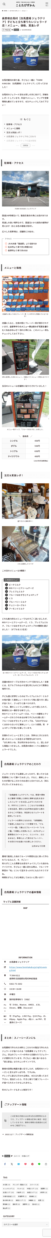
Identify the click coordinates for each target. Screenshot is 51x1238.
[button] (5, 1164)
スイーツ (17, 1156)
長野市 (26, 1204)
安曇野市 (22, 1196)
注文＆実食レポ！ (14, 132)
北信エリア (8, 1192)
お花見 (6, 1184)
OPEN (25, 145)
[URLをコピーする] (46, 1164)
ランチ (20, 1188)
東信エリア (21, 1200)
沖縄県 (32, 1200)
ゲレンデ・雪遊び (20, 1184)
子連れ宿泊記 (9, 1196)
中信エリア (25, 1156)
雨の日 (35, 1204)
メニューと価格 (13, 128)
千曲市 (21, 1192)
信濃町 (44, 1188)
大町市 (43, 1192)
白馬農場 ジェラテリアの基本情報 (21, 140)
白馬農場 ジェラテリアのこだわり (21, 136)
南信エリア (32, 1192)
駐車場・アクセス (14, 124)
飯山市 (6, 1208)
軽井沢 (16, 1204)
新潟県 (33, 1196)
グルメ (16, 30)
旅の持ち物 (8, 1200)
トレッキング (8, 1188)
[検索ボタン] (4, 4)
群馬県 (6, 1204)
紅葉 (41, 1200)
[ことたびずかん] (25, 4)
